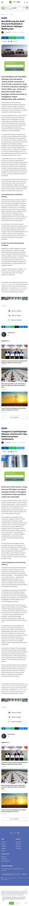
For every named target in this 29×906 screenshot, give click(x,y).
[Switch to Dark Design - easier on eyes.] (24, 2)
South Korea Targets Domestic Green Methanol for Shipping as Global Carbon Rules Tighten (14, 362)
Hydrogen (11, 14)
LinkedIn (3, 284)
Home (7, 14)
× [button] (26, 889)
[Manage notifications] (26, 903)
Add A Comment (14, 417)
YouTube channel (22, 288)
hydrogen (4, 305)
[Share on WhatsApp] (13, 37)
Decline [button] (17, 903)
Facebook (9, 284)
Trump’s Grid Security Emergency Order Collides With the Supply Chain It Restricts (13, 409)
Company (18, 839)
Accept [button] (11, 903)
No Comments (22, 32)
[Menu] (2, 2)
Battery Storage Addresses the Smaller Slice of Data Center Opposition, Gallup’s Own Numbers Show (13, 385)
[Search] (27, 2)
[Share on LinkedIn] (5, 37)
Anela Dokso (8, 32)
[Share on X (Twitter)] (21, 37)
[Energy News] (14, 2)
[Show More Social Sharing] (26, 37)
